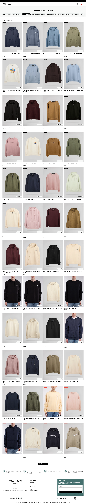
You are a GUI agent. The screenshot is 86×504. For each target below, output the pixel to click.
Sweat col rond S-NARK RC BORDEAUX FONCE (52, 235)
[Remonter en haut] (83, 501)
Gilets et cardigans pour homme (72, 14)
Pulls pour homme (61, 14)
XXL (14, 50)
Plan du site (68, 502)
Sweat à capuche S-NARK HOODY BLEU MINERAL (32, 91)
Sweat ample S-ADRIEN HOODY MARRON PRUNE (52, 91)
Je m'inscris (70, 491)
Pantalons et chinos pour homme (38, 14)
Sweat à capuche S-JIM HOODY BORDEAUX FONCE (33, 128)
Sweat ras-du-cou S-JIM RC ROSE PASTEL (73, 418)
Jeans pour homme (7, 14)
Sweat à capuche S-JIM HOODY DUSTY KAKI (32, 419)
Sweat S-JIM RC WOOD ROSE (9, 163)
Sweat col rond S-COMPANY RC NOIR (31, 308)
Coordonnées (47, 502)
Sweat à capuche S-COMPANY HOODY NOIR (11, 309)
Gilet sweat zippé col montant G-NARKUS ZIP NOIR (11, 128)
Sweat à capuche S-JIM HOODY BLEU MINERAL (51, 54)
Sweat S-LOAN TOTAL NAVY (29, 199)
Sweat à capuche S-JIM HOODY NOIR (51, 271)
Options (18, 87)
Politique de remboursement (54, 502)
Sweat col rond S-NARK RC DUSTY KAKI (52, 381)
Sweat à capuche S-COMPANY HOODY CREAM (31, 272)
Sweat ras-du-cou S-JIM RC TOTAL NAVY (11, 418)
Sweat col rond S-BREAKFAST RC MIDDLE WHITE (12, 91)
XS (8, 50)
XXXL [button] (36, 50)
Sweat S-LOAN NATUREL (8, 234)
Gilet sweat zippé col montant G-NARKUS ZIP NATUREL (32, 455)
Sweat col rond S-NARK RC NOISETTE (51, 127)
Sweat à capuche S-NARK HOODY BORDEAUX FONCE (10, 272)
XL (12, 50)
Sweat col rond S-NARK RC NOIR (71, 308)
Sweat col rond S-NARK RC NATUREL (10, 344)
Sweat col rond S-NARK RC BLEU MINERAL (73, 90)
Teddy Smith (19, 502)
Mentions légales (33, 502)
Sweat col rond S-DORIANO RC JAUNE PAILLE (51, 419)
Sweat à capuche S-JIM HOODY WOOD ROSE (11, 382)
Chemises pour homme (51, 14)
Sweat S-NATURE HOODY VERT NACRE (72, 199)
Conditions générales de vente (40, 502)
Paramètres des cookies (62, 502)
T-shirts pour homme (16, 14)
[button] (79, 4)
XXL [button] (54, 87)
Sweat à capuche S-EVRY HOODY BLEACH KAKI (73, 455)
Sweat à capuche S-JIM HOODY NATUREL (52, 308)
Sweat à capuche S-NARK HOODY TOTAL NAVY (11, 455)
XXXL (15, 50)
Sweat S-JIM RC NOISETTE (49, 163)
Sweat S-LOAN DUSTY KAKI (8, 199)
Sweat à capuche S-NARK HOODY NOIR (52, 344)
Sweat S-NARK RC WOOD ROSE (50, 199)
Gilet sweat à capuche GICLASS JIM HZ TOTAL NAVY (73, 345)
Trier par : (6, 20)
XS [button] (9, 87)
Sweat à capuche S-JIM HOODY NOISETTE (73, 234)
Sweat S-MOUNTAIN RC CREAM (30, 163)
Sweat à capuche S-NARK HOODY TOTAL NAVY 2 (11, 54)
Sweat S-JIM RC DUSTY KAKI (70, 163)
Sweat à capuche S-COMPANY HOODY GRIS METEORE (31, 54)
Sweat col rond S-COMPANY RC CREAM (73, 271)
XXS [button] (8, 87)
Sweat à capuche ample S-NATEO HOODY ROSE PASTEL (32, 235)
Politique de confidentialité (26, 502)
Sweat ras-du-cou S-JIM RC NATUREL (72, 381)
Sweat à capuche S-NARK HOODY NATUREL (33, 344)
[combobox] (73, 4)
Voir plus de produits (43, 463)
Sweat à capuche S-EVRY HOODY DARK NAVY (52, 455)
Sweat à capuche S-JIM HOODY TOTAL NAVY (32, 382)
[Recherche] (77, 4)
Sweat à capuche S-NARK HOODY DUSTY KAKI (73, 54)
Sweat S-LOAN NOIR (68, 127)
